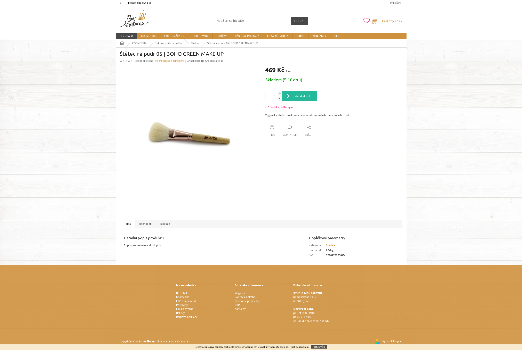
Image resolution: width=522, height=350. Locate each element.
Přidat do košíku (302, 96)
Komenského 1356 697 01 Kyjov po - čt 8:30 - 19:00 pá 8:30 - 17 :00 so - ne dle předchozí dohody (311, 307)
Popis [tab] (127, 224)
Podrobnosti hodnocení (169, 61)
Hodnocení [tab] (145, 224)
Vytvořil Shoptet (392, 342)
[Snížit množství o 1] (280, 98)
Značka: (205, 61)
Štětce (330, 245)
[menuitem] (126, 36)
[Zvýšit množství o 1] (280, 93)
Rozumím (319, 346)
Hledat (299, 21)
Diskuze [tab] (165, 224)
